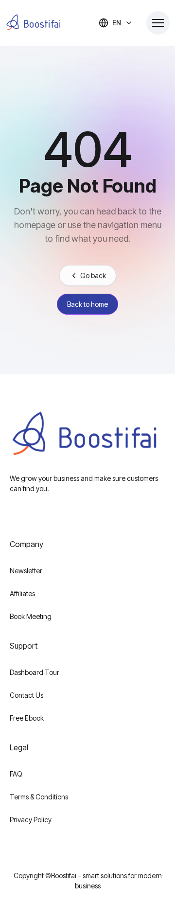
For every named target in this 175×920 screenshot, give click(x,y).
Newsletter (26, 570)
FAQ (16, 774)
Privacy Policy (31, 819)
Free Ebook (27, 718)
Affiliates (22, 593)
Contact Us (26, 695)
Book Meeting (31, 616)
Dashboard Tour (34, 672)
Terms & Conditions (39, 797)
